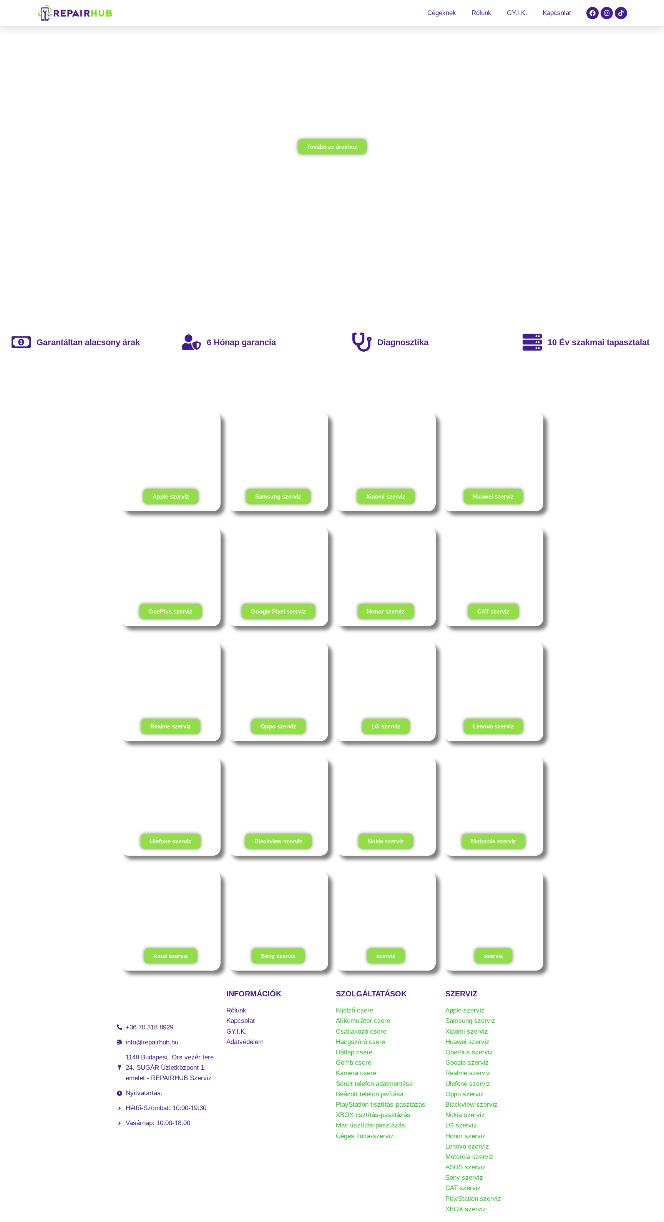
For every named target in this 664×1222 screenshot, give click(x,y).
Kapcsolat (557, 13)
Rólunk (481, 13)
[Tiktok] (621, 13)
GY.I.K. (517, 13)
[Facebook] (592, 13)
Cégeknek (441, 13)
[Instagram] (607, 13)
